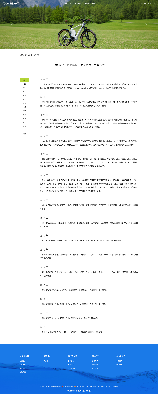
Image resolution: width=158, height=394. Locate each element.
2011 (24, 130)
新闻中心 (47, 361)
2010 (24, 134)
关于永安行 (28, 55)
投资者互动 (71, 368)
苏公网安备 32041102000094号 (86, 386)
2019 (24, 99)
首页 (21, 55)
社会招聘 (119, 361)
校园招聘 (119, 364)
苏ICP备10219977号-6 (104, 386)
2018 (24, 103)
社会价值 (95, 361)
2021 (24, 92)
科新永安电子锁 (72, 391)
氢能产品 (68, 3)
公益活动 (95, 364)
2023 (24, 84)
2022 (24, 88)
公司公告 (71, 361)
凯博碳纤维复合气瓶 (84, 391)
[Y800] (79, 47)
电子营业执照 (68, 386)
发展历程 (23, 364)
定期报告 (71, 364)
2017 (24, 107)
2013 (24, 122)
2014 (24, 118)
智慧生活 (78, 3)
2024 (24, 80)
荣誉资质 (85, 65)
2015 (24, 115)
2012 (24, 126)
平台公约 (115, 386)
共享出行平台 (90, 3)
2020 (24, 95)
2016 (24, 111)
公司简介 (58, 65)
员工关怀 (95, 368)
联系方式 (99, 65)
